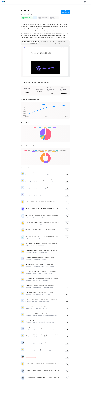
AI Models (47, 2)
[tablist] (45, 42)
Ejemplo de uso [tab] (33, 43)
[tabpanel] (45, 62)
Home (12, 2)
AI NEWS (18, 2)
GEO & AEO (33, 2)
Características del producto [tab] (47, 41)
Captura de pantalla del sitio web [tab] (30, 41)
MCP (41, 2)
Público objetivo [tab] (62, 41)
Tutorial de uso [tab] (57, 43)
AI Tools (25, 2)
